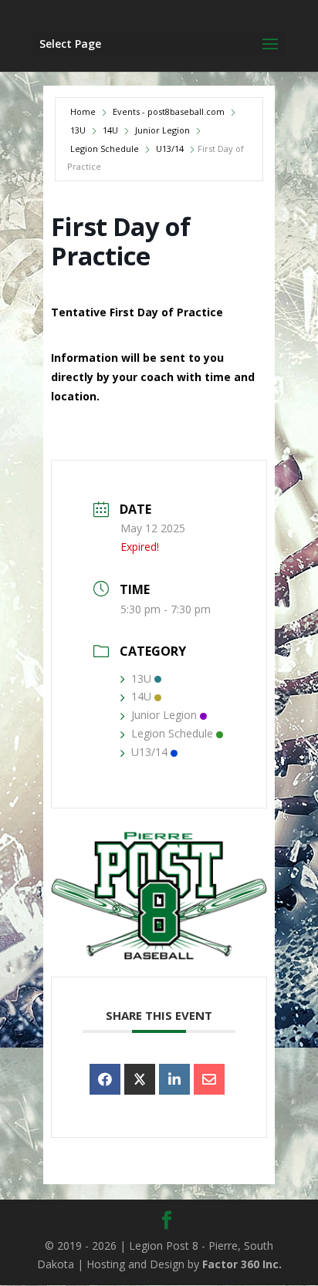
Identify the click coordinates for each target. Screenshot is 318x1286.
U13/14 (170, 148)
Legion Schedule (104, 148)
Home (83, 111)
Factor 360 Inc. (242, 1264)
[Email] (209, 1079)
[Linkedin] (174, 1079)
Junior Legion (162, 130)
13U (78, 130)
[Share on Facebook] (105, 1079)
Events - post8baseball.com (169, 111)
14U (110, 130)
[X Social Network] (139, 1079)
